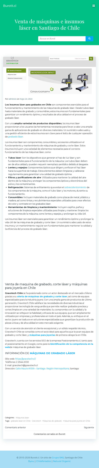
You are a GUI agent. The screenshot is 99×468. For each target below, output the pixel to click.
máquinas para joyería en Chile (76, 421)
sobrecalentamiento (75, 187)
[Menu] (94, 6)
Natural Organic (62, 461)
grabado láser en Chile (21, 421)
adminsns (12, 99)
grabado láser (15, 136)
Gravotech (36, 421)
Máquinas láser (22, 418)
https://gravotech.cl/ (25, 359)
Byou (31, 461)
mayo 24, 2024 (26, 99)
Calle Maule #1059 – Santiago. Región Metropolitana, (42, 368)
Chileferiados (43, 461)
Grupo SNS (58, 457)
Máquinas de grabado (52, 421)
